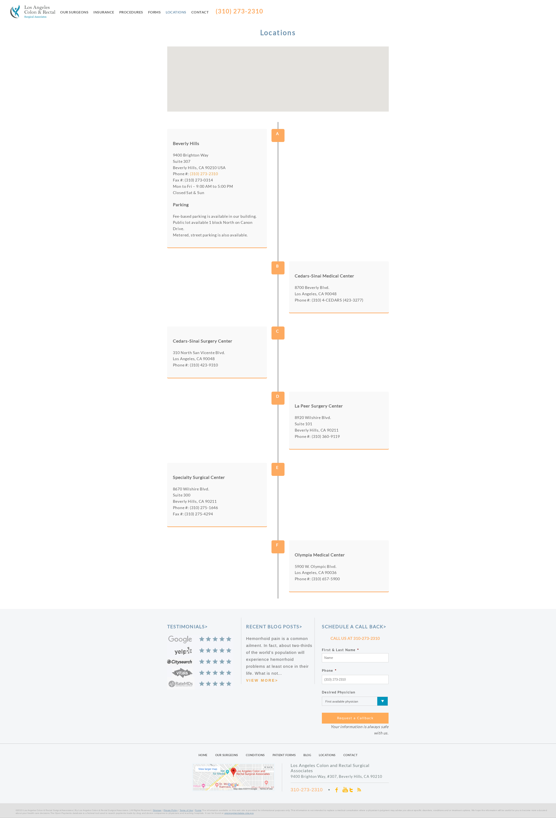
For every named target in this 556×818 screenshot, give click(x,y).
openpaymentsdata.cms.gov (239, 813)
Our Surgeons (74, 12)
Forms (154, 12)
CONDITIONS (255, 755)
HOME (203, 755)
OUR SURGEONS (226, 755)
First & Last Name (340, 650)
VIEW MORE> (262, 680)
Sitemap (157, 810)
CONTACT (350, 755)
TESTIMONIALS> (187, 626)
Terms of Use (186, 810)
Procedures (131, 12)
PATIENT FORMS (284, 755)
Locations (176, 12)
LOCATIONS (327, 755)
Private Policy (170, 810)
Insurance (103, 12)
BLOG (307, 755)
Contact (200, 12)
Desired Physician (338, 692)
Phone (329, 670)
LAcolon (35, 12)
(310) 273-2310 (204, 173)
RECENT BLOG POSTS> (274, 626)
